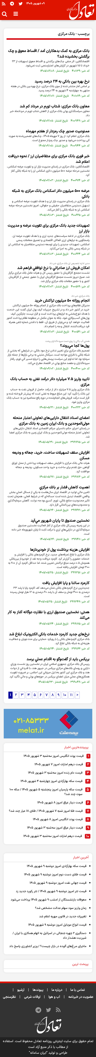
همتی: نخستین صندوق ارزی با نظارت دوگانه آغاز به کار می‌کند (48, 615)
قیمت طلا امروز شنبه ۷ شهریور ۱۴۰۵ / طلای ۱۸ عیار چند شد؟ (46, 811)
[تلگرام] (12, 4)
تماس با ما (77, 990)
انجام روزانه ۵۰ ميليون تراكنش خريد (62, 300)
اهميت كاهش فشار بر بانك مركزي (64, 487)
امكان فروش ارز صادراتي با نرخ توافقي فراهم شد (53, 268)
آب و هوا (54, 997)
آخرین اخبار (81, 857)
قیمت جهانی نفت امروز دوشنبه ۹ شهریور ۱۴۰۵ (58, 883)
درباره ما (56, 990)
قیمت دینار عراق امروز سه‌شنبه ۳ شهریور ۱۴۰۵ (55, 828)
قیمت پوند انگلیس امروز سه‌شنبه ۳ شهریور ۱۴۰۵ (54, 756)
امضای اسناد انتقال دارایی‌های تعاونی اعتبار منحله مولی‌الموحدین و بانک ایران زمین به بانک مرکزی (51, 420)
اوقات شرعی (32, 997)
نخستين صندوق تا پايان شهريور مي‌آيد (60, 520)
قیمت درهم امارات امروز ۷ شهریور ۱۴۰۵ (58, 764)
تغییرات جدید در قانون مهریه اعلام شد (62, 916)
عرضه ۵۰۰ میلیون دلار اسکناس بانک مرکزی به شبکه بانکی (50, 193)
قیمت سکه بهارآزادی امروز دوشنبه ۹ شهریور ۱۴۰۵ (56, 866)
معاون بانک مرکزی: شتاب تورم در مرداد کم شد (54, 106)
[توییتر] (21, 3)
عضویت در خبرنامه (80, 997)
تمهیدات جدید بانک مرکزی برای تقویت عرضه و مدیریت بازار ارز (48, 228)
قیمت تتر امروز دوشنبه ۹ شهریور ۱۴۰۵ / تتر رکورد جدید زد (51, 891)
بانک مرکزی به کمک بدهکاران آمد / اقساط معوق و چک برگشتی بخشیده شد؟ (48, 53)
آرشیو (20, 990)
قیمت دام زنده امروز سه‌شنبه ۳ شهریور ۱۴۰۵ (55, 773)
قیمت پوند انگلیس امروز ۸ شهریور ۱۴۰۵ (58, 819)
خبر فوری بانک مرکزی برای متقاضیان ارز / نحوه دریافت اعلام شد (48, 159)
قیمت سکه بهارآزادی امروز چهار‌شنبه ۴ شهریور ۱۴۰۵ (51, 781)
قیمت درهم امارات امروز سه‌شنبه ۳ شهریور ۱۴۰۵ (52, 836)
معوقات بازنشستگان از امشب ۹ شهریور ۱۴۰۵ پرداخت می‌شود (48, 899)
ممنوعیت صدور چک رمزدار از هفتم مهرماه (57, 131)
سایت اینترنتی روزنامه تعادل (52, 1041)
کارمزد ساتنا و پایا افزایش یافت (65, 583)
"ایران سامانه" (38, 1052)
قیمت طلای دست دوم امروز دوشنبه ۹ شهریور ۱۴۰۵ (55, 874)
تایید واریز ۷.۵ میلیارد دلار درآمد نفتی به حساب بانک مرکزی (49, 381)
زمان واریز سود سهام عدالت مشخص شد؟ (60, 908)
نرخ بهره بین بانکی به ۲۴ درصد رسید (62, 81)
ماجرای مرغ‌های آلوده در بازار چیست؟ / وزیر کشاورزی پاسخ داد (47, 946)
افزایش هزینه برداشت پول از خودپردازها (59, 550)
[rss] (3, 3)
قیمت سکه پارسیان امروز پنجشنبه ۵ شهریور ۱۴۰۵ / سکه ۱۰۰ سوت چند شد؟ (46, 792)
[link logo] (78, 10)
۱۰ (64, 695)
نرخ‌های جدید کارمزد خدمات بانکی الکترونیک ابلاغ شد (49, 634)
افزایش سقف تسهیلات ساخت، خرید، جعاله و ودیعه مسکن (50, 455)
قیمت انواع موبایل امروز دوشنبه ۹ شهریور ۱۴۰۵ (57, 925)
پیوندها (38, 990)
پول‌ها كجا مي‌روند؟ (74, 346)
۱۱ (71, 695)
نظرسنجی (9, 997)
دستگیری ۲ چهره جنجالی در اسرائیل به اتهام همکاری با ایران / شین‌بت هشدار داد (49, 935)
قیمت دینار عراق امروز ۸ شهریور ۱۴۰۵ (60, 802)
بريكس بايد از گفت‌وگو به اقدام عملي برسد (58, 659)
